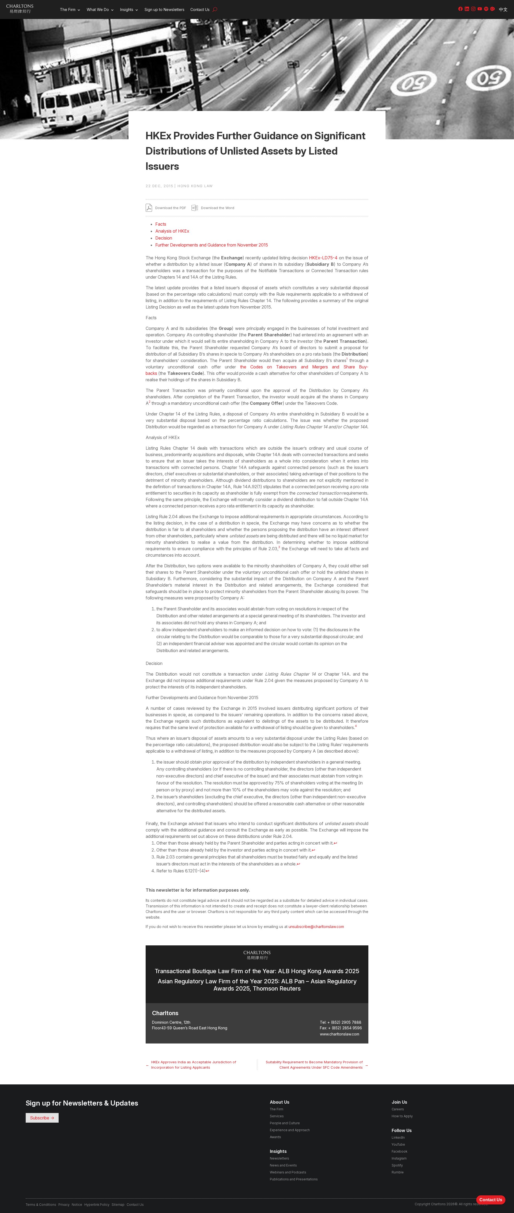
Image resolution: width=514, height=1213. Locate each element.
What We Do (98, 9)
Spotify (397, 1165)
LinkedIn (398, 1137)
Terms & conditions (41, 1205)
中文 (503, 9)
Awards (275, 1137)
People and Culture (285, 1123)
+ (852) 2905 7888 (344, 1022)
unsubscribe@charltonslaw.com (316, 926)
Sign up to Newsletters (164, 9)
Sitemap (118, 1205)
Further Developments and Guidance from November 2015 (211, 245)
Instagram (399, 1158)
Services (277, 1116)
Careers (398, 1109)
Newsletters (279, 1158)
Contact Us (200, 9)
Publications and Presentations (294, 1179)
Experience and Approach (290, 1130)
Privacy (64, 1205)
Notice (77, 1205)
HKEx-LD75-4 (323, 257)
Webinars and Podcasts (288, 1172)
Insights (126, 9)
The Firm (67, 9)
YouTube (398, 1144)
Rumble (398, 1172)
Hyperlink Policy (96, 1205)
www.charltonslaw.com (339, 1034)
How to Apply (402, 1116)
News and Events (283, 1165)
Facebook (399, 1151)
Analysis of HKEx (172, 231)
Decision (163, 238)
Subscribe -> (42, 1117)
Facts (160, 224)
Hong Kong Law (195, 186)
